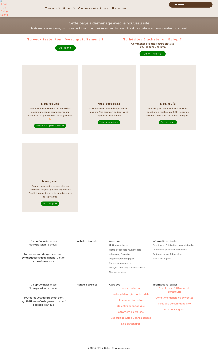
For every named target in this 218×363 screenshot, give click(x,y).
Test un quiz (167, 122)
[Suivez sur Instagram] (34, 249)
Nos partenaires (117, 272)
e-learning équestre (119, 254)
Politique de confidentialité (167, 254)
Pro (106, 8)
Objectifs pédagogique (131, 306)
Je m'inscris (152, 53)
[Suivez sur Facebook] (46, 249)
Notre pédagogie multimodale (125, 250)
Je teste (65, 48)
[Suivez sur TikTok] (40, 249)
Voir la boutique (109, 122)
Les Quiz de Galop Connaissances (127, 268)
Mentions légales (162, 259)
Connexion (179, 5)
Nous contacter (130, 288)
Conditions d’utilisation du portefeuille (173, 245)
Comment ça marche (120, 263)
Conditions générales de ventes (170, 250)
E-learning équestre (131, 300)
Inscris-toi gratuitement (50, 126)
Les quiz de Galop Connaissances (131, 317)
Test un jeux (50, 203)
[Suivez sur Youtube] (52, 249)
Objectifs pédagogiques (122, 259)
